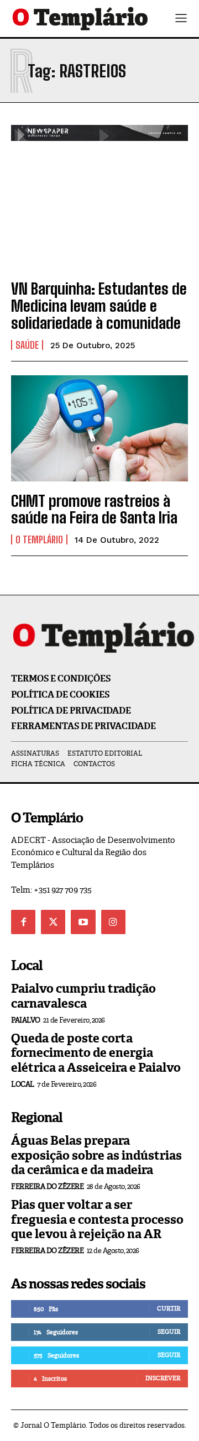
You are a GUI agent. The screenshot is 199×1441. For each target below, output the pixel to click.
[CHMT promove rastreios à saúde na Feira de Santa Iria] (99, 428)
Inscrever (162, 1378)
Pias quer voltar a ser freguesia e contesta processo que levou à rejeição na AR (97, 1219)
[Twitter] (53, 922)
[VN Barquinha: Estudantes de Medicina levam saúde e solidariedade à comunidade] (99, 216)
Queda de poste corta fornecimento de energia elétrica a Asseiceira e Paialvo (96, 1053)
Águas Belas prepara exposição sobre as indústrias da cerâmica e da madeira (96, 1155)
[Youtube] (83, 922)
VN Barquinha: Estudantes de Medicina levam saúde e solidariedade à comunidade (99, 305)
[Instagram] (113, 922)
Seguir (169, 1331)
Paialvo (25, 1020)
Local (22, 1084)
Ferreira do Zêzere (47, 1186)
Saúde (27, 345)
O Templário (39, 539)
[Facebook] (23, 922)
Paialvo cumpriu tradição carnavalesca (83, 996)
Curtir (168, 1308)
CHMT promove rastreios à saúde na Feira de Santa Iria (94, 509)
